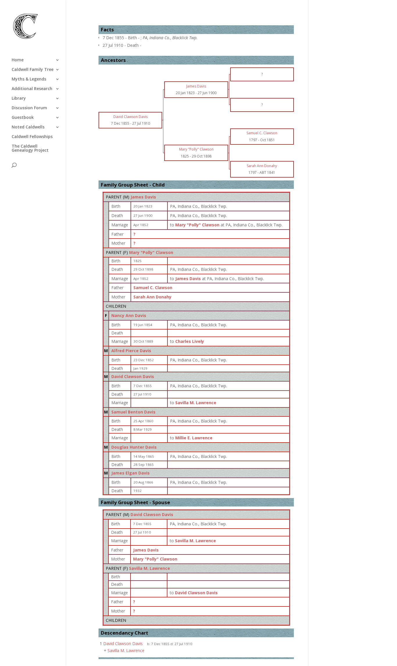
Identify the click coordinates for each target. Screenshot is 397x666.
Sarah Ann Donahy (152, 297)
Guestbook (23, 117)
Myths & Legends (29, 79)
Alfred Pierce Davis (131, 350)
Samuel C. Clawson (152, 287)
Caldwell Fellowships (32, 137)
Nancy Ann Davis (128, 315)
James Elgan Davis (130, 473)
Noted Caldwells (28, 127)
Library (19, 98)
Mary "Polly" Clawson (151, 252)
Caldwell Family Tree (32, 69)
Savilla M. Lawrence (149, 568)
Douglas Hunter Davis (134, 447)
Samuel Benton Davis (133, 412)
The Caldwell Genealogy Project (30, 148)
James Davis (143, 197)
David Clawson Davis (132, 376)
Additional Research (32, 89)
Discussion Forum (29, 108)
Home (18, 60)
